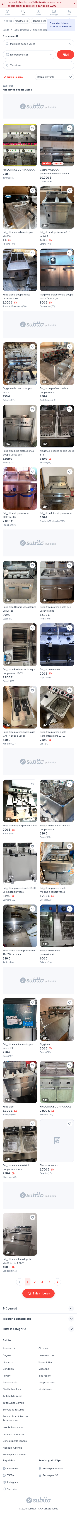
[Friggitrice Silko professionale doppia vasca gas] (20, 434)
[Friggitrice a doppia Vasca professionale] (20, 278)
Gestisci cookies (12, 1389)
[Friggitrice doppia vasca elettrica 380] (20, 497)
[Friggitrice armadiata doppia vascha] (20, 216)
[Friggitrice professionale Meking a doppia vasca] (57, 871)
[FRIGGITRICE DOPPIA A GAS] (57, 1088)
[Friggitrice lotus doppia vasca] (57, 497)
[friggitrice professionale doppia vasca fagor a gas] (57, 278)
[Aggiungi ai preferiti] (32, 128)
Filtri (65, 54)
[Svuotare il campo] (69, 44)
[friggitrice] (57, 1028)
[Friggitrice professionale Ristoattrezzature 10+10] (57, 715)
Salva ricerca (15, 76)
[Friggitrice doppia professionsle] (20, 809)
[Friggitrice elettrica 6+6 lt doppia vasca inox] (20, 1149)
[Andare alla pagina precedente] (19, 1281)
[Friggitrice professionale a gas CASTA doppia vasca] (20, 715)
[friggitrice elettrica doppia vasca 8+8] (57, 434)
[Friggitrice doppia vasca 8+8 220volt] (57, 216)
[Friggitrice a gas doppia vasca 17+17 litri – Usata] (20, 934)
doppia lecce (39, 20)
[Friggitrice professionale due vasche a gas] (57, 590)
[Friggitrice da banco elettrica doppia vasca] (57, 809)
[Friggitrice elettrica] (57, 653)
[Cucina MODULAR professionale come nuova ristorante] (57, 153)
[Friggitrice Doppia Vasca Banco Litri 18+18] (20, 590)
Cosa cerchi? (10, 36)
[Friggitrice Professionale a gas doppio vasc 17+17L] (20, 653)
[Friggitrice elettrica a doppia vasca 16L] (20, 1028)
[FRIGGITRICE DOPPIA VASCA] (20, 153)
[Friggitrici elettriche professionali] (57, 934)
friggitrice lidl (21, 20)
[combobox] (38, 44)
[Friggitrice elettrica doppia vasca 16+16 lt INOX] (20, 1243)
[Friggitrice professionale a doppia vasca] (57, 372)
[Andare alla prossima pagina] (57, 1281)
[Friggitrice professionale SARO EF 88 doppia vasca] (20, 871)
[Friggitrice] (20, 1088)
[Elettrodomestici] (57, 1149)
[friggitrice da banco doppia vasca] (20, 372)
